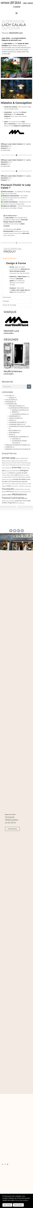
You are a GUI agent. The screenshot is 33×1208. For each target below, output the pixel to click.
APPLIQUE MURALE (15, 406)
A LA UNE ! (8, 395)
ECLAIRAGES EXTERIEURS (18, 408)
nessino (26, 486)
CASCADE (15, 439)
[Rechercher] (29, 386)
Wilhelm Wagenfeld (8, 503)
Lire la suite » (9, 333)
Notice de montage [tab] (9, 305)
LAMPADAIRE (13, 416)
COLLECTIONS (10, 399)
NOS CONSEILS (14, 430)
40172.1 (28, 144)
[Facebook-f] (11, 530)
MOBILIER (8, 447)
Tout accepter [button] (18, 1205)
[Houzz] (7, 1164)
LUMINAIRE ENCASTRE (16, 422)
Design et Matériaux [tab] (9, 258)
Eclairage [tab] (6, 301)
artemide (16, 467)
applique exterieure (6, 460)
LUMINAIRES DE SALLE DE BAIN (20, 426)
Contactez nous (12, 829)
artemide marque (25, 467)
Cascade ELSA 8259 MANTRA (13, 470)
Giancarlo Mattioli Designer (8, 475)
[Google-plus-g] (18, 530)
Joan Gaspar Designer (7, 477)
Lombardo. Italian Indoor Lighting (17, 483)
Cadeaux (12, 397)
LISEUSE (11, 420)
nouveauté (8, 488)
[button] (16, 13)
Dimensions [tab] (7, 297)
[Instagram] (22, 530)
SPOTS (11, 434)
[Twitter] (14, 530)
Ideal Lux (18, 475)
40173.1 (28, 160)
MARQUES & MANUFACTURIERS (16, 445)
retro (9, 494)
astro (4, 470)
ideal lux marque (25, 475)
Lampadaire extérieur (19, 414)
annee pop (8, 457)
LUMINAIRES (9, 404)
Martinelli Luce (11, 331)
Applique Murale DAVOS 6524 (19, 465)
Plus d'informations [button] (21, 1200)
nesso (29, 486)
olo (24, 489)
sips (25, 498)
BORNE (14, 412)
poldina (4, 495)
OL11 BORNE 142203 (18, 489)
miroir (8, 486)
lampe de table (19, 479)
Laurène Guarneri (6, 483)
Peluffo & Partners (13, 371)
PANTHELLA (10, 491)
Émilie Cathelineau (20, 503)
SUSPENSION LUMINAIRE (17, 437)
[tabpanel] (16, 277)
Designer (24, 470)
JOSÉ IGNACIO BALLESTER (18, 477)
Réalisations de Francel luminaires (16, 449)
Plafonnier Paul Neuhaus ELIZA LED (22, 491)
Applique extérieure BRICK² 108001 (19, 460)
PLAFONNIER (13, 432)
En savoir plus (5, 150)
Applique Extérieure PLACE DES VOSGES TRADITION (14, 462)
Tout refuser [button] (7, 1205)
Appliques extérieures (19, 410)
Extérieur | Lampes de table (18, 473)
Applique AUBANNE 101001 (22, 458)
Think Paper (27, 501)
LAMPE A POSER (14, 418)
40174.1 (28, 176)
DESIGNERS (9, 402)
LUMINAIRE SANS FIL (16, 424)
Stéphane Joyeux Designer (8, 500)
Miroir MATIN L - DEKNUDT (18, 486)
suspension (18, 501)
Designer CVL (5, 473)
